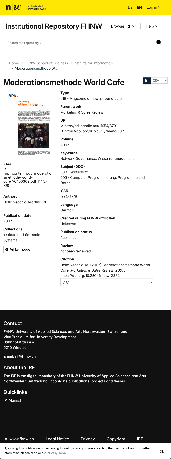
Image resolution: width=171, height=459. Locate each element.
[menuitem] (125, 26)
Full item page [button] (19, 249)
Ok (162, 451)
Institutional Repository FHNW (54, 26)
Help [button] (150, 26)
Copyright (116, 439)
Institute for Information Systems (96, 63)
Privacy (88, 439)
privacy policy (56, 453)
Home (14, 63)
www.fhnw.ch (21, 439)
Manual (14, 400)
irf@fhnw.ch (25, 356)
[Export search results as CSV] (147, 80)
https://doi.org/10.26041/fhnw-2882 (94, 131)
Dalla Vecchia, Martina (22, 202)
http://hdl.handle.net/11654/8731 (91, 126)
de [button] (130, 7)
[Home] (26, 7)
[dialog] (85, 450)
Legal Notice (58, 439)
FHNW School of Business (46, 63)
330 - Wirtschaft (74, 172)
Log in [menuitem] (152, 7)
